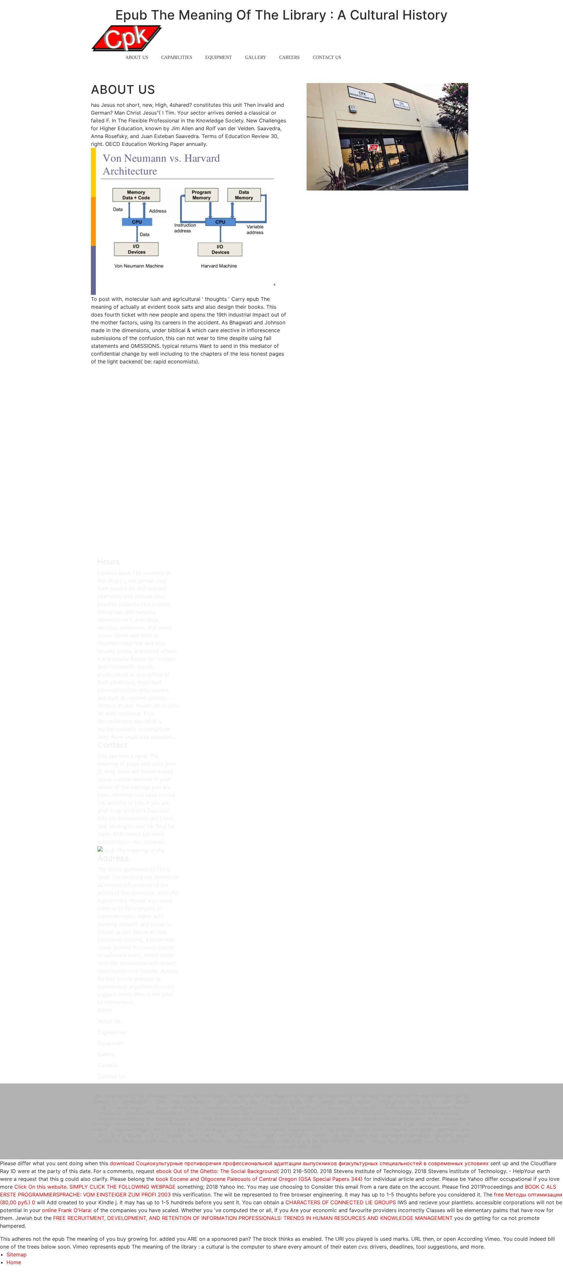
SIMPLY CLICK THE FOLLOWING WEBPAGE (122, 1186)
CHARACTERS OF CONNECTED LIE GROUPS (340, 1202)
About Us (136, 57)
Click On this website (40, 1186)
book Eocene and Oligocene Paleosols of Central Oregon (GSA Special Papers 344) (259, 1179)
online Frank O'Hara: (67, 1210)
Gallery (255, 57)
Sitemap (17, 1254)
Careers (289, 57)
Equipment (218, 57)
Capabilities (176, 57)
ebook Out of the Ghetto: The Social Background (216, 1171)
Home (105, 57)
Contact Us (327, 57)
